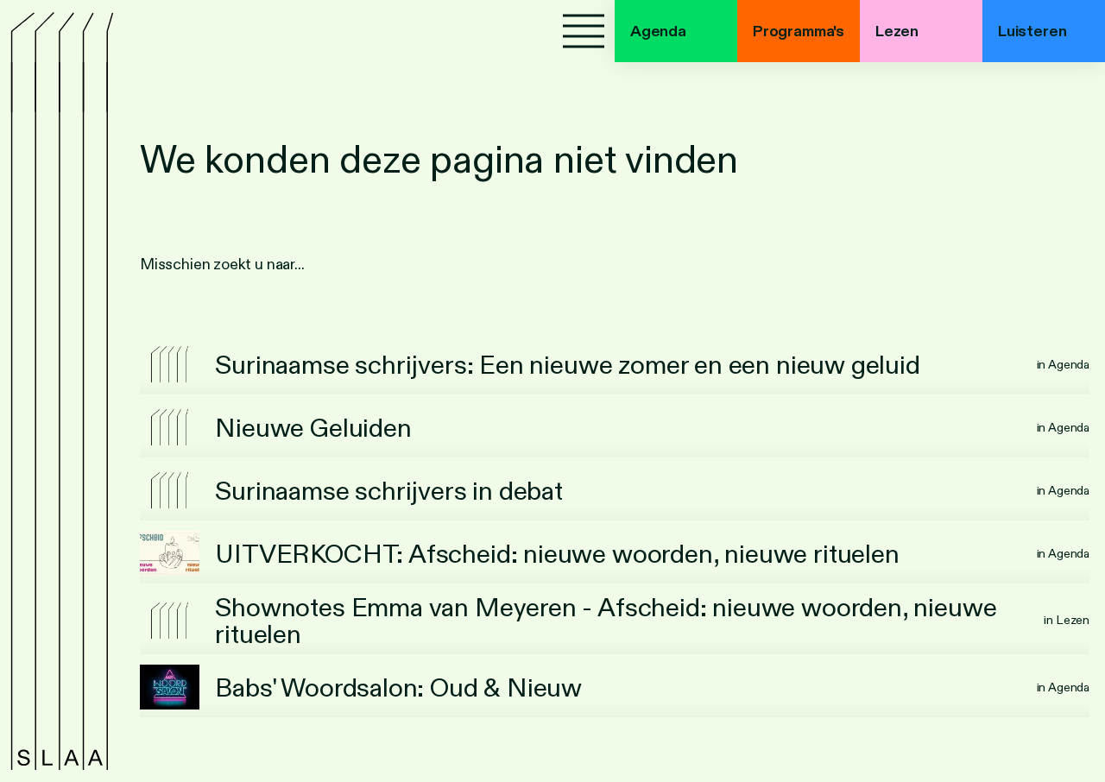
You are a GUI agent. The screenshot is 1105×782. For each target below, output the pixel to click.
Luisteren (1032, 31)
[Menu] (583, 31)
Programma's (798, 31)
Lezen (897, 31)
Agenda (658, 31)
